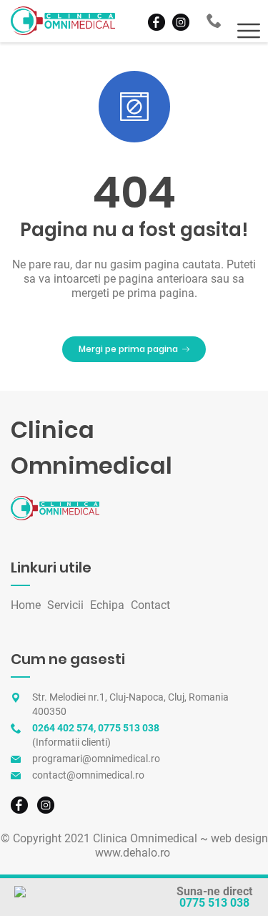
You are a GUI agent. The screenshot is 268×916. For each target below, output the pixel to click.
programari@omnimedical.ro (96, 758)
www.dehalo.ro (132, 852)
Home (26, 605)
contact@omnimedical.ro (88, 775)
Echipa (107, 605)
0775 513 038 (214, 903)
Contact (150, 605)
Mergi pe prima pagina (128, 349)
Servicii (65, 605)
